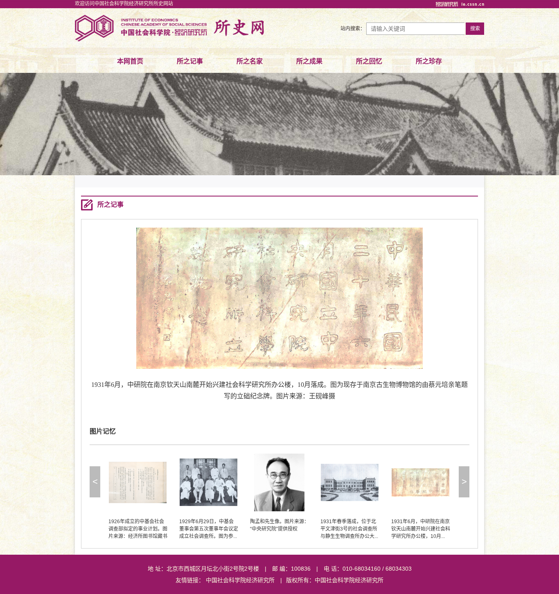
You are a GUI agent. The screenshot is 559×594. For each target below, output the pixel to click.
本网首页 (130, 61)
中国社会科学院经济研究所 (240, 580)
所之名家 (250, 61)
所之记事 (190, 61)
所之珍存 (429, 61)
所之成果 (309, 61)
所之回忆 (369, 61)
